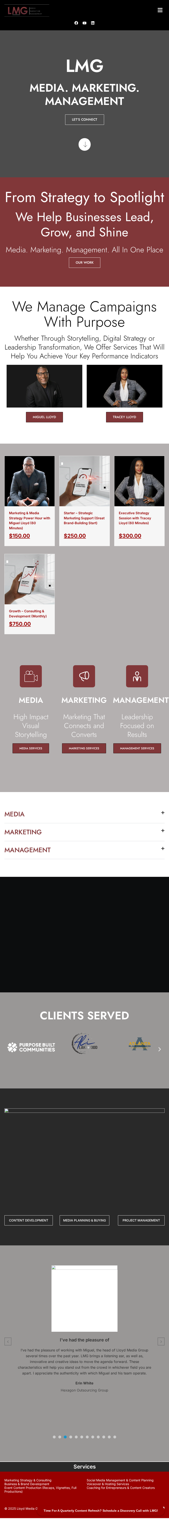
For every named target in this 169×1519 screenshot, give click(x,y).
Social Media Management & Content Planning (120, 1480)
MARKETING (23, 832)
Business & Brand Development (26, 1484)
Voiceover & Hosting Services (108, 1484)
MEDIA (14, 814)
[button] (160, 10)
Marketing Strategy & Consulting (27, 1480)
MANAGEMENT (27, 850)
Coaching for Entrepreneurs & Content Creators (121, 1488)
